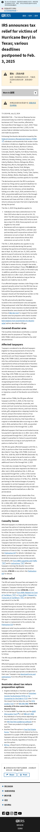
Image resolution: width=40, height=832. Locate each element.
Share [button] (11, 775)
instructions (17, 563)
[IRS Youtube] (20, 813)
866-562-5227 (14, 313)
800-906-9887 (24, 704)
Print (25, 775)
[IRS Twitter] (7, 813)
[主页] (6, 15)
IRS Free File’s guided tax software (19, 722)
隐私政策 (20, 825)
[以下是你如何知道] (20, 9)
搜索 (24, 16)
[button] (30, 16)
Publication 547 (10, 553)
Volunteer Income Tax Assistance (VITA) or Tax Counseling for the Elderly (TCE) (20, 696)
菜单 (36, 16)
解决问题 (7, 795)
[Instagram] (11, 813)
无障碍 (20, 828)
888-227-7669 (29, 714)
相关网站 (7, 805)
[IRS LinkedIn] (15, 813)
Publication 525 (7, 624)
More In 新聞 (8, 92)
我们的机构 (8, 786)
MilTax (6, 745)
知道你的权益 (9, 791)
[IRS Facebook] (3, 813)
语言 (6, 800)
